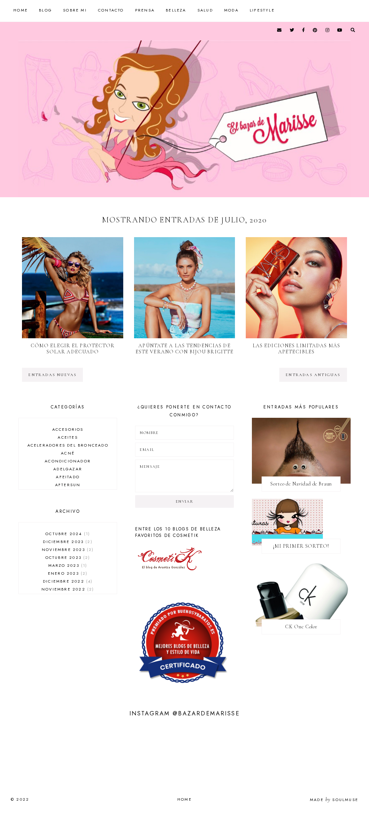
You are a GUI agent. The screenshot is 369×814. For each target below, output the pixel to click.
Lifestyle (262, 10)
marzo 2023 (66, 565)
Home (20, 10)
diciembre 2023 (66, 541)
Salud (205, 10)
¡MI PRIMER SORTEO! (301, 546)
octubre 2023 (67, 557)
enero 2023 (67, 573)
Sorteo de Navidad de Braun (301, 484)
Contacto (111, 10)
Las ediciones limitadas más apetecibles (296, 349)
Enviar (185, 501)
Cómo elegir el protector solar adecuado (73, 349)
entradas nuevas (52, 374)
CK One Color (301, 627)
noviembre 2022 (66, 589)
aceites (67, 437)
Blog (45, 10)
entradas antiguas (313, 374)
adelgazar (67, 469)
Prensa (145, 10)
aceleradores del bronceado (67, 445)
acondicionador (68, 461)
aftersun (68, 485)
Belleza (176, 10)
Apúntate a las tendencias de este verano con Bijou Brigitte (184, 349)
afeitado (68, 477)
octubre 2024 (66, 534)
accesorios (68, 429)
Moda (231, 10)
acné (68, 453)
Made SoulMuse (334, 799)
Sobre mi (75, 10)
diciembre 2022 (67, 581)
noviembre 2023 (67, 549)
